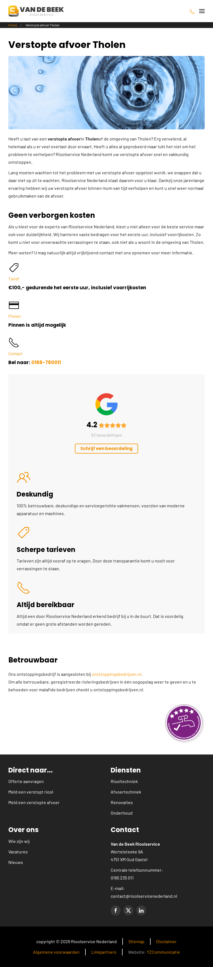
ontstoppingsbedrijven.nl (116, 674)
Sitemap (136, 941)
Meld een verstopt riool (30, 791)
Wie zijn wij (19, 841)
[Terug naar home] (36, 11)
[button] (202, 11)
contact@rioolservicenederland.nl (144, 896)
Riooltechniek (124, 781)
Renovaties (122, 802)
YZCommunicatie (163, 952)
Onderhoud (122, 812)
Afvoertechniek (126, 791)
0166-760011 (46, 362)
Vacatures (18, 851)
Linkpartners (103, 952)
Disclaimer (166, 941)
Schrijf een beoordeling (106, 448)
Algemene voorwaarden (56, 952)
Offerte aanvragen (26, 781)
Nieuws (15, 862)
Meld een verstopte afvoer (34, 802)
